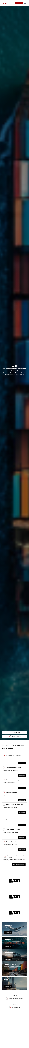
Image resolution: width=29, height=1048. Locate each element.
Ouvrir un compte (16, 736)
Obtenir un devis (16, 732)
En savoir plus (22, 763)
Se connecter (19, 3)
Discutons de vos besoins (18, 864)
